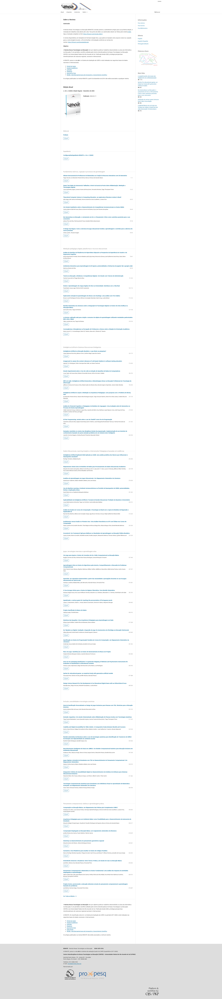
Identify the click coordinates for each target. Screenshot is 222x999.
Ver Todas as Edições (69, 896)
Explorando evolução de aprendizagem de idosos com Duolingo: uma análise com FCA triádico (91, 296)
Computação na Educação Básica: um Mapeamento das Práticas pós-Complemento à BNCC (90, 807)
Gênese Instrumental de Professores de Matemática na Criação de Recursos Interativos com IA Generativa (95, 175)
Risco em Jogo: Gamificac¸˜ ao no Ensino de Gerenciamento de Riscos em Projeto (87, 652)
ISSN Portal (70, 929)
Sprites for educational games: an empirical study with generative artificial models (88, 673)
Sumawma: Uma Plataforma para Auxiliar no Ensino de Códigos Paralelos (85, 851)
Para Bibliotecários (142, 28)
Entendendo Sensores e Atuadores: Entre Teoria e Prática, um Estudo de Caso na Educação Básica (92, 860)
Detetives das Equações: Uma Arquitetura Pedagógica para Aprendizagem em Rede (88, 620)
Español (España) (143, 41)
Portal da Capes (71, 66)
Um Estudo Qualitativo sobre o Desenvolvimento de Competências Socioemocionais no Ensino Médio (93, 207)
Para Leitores (141, 23)
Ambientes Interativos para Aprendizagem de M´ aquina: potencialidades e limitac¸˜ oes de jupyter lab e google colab (98, 266)
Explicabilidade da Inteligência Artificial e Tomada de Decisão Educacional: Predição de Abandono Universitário (96, 500)
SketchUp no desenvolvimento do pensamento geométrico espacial (83, 841)
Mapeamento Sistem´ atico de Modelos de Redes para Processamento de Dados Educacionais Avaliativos (94, 466)
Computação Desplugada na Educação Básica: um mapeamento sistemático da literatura (89, 831)
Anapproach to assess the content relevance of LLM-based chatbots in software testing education (92, 361)
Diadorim (69, 71)
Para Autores (141, 25)
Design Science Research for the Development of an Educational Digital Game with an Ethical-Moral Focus (94, 683)
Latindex (69, 69)
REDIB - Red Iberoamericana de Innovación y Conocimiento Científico (87, 75)
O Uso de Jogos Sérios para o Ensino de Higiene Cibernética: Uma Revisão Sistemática (89, 590)
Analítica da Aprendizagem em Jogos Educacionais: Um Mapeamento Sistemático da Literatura (91, 478)
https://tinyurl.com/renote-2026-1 (93, 34)
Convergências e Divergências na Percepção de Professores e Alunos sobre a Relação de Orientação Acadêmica (96, 329)
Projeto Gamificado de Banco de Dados (75, 610)
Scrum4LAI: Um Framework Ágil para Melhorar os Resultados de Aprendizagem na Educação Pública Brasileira (96, 533)
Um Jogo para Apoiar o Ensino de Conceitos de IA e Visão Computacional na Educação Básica (91, 555)
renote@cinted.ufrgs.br (74, 963)
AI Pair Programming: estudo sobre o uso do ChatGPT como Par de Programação (87, 419)
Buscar (158, 12)
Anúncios (77, 12)
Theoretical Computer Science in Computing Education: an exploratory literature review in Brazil (92, 197)
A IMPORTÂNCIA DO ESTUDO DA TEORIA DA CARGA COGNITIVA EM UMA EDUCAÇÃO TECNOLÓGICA (148, 107)
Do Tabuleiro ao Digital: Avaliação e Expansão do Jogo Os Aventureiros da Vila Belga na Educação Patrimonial (96, 630)
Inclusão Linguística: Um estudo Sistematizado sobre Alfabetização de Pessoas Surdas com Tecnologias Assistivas (97, 717)
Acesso (159, 1)
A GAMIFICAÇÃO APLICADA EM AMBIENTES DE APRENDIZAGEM (147, 77)
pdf (67, 138)
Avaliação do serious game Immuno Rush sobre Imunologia (148, 100)
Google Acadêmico (72, 68)
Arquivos (69, 12)
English (140, 38)
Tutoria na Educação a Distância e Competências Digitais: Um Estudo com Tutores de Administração (93, 276)
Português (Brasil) (143, 44)
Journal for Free (71, 73)
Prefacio (65, 135)
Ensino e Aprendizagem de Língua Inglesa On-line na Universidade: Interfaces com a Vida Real (91, 286)
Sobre (84, 12)
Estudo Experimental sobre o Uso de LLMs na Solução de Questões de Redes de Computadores (91, 371)
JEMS (129, 32)
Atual (62, 12)
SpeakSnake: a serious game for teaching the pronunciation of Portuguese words (87, 600)
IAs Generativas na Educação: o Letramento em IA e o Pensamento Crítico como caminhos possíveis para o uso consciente (148, 92)
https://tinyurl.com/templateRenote (78, 42)
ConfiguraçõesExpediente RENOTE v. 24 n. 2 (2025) (78, 155)
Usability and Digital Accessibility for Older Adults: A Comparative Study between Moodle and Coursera (94, 727)
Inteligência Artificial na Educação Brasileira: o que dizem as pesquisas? (84, 351)
